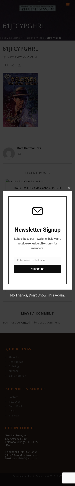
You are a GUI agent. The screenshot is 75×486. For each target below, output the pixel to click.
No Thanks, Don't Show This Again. (37, 295)
